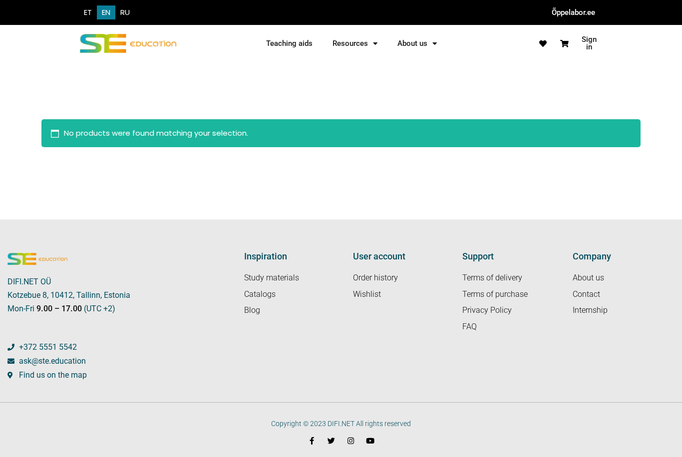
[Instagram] (350, 441)
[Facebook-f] (312, 441)
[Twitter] (331, 441)
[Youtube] (370, 441)
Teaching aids (289, 43)
